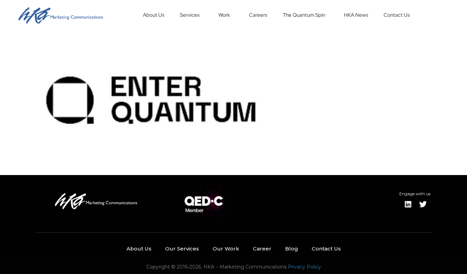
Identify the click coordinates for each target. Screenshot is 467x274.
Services (190, 15)
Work (224, 15)
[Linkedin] (407, 204)
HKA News (356, 15)
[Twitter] (422, 204)
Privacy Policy (304, 267)
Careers (258, 15)
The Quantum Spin (304, 15)
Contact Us (397, 15)
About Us (153, 15)
